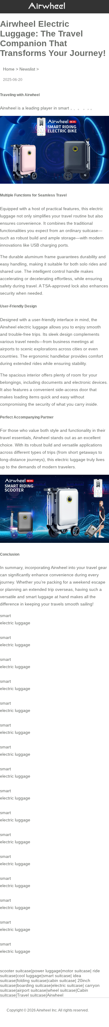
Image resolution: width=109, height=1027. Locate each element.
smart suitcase (57, 975)
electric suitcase (67, 985)
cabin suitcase (61, 980)
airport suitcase (31, 990)
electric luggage (70, 459)
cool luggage (29, 975)
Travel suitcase (31, 995)
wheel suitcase (62, 990)
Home (9, 69)
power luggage (46, 970)
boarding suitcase (34, 985)
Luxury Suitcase (63, 1014)
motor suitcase (76, 970)
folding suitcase (32, 980)
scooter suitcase (15, 970)
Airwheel (55, 995)
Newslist (27, 69)
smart (63, 108)
